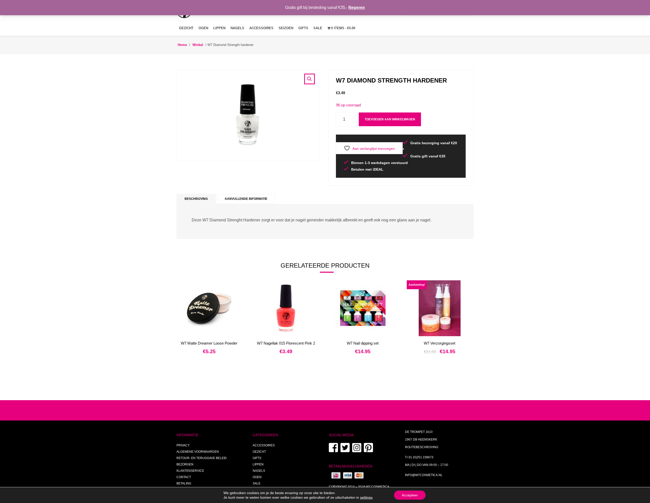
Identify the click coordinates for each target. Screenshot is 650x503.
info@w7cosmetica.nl (424, 475)
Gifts (303, 28)
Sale (317, 28)
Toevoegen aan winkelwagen (390, 119)
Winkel (197, 45)
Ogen (203, 28)
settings (366, 497)
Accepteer (410, 495)
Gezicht (186, 28)
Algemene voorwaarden (197, 451)
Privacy (183, 445)
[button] (309, 79)
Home (182, 45)
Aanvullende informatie (246, 199)
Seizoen (286, 28)
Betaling (183, 483)
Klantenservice (190, 471)
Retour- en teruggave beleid (201, 458)
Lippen (219, 28)
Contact (183, 477)
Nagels (237, 28)
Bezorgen (184, 464)
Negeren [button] (356, 7)
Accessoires (261, 28)
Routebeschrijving (421, 447)
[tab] (196, 199)
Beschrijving (196, 199)
